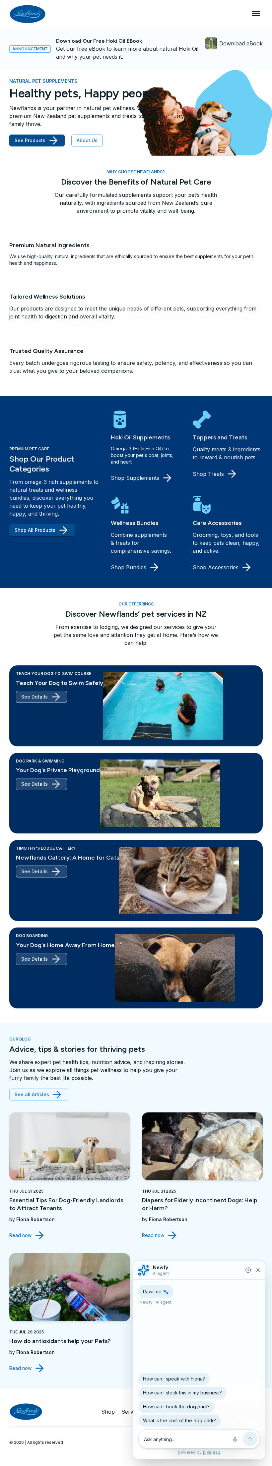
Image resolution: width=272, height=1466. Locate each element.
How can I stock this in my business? (182, 1392)
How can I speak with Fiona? (174, 1378)
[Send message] (250, 1439)
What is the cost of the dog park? (179, 1420)
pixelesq (211, 1452)
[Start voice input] (234, 1439)
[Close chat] (258, 1270)
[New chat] (248, 1270)
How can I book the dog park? (176, 1406)
